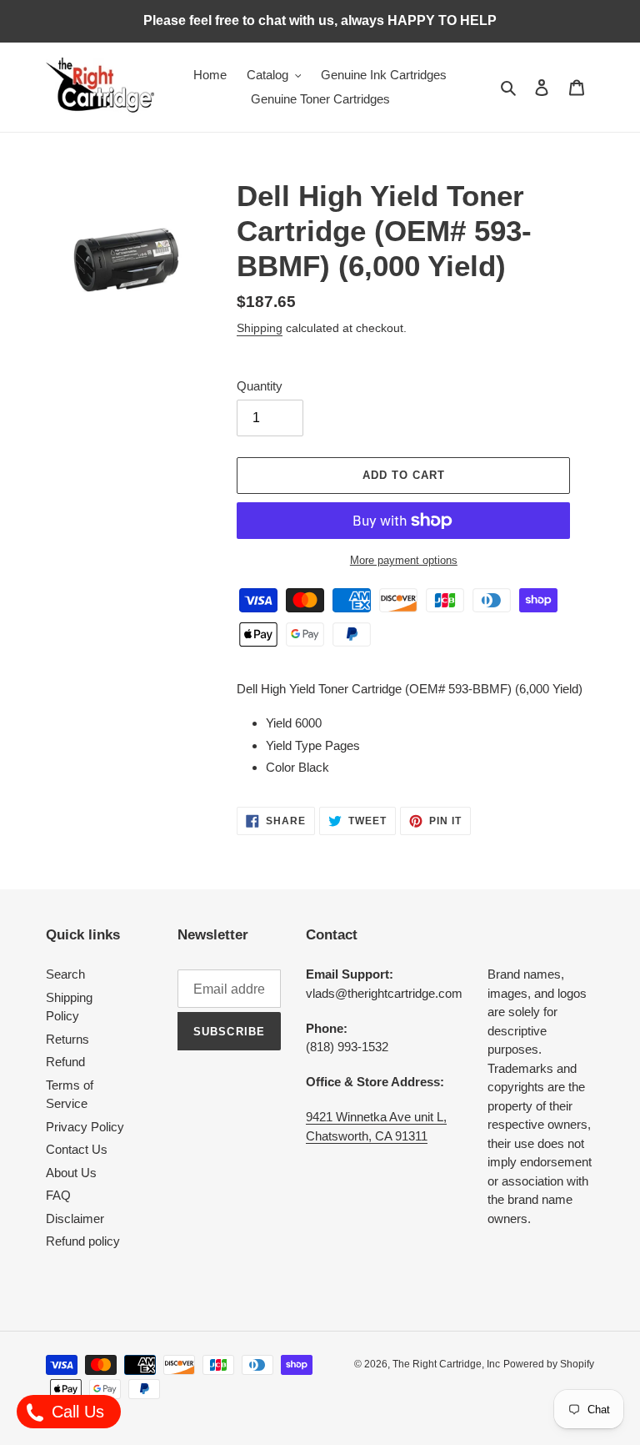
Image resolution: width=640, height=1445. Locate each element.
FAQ (58, 1195)
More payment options (404, 560)
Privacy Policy (85, 1127)
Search (65, 974)
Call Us (75, 1411)
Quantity (259, 386)
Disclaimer (75, 1218)
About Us (71, 1173)
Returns (67, 1039)
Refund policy (83, 1241)
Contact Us (77, 1149)
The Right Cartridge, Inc (446, 1364)
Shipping (259, 328)
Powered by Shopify (548, 1364)
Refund (65, 1062)
